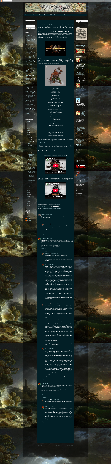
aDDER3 (78, 151)
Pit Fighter (32, 86)
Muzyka (54, 208)
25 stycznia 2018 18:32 (48, 383)
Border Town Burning (30, 43)
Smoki (29, 95)
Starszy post (70, 445)
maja (29, 147)
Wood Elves (31, 109)
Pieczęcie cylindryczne (30, 84)
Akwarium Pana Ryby (81, 127)
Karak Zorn (29, 61)
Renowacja (31, 90)
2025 (28, 123)
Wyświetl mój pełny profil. (80, 195)
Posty (28, 26)
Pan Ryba (32, 83)
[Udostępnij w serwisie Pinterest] (58, 206)
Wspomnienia (27, 110)
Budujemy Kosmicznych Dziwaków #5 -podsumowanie (81, 129)
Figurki (35, 14)
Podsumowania (28, 87)
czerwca (29, 145)
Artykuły (31, 39)
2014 (28, 196)
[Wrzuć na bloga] (55, 206)
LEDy (32, 66)
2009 (28, 205)
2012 (28, 199)
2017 (28, 190)
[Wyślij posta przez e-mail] (51, 206)
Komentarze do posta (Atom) (48, 447)
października (30, 141)
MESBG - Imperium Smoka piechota (80, 141)
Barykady (27, 41)
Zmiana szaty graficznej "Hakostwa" (30, 164)
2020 (28, 132)
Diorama (29, 48)
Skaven (33, 94)
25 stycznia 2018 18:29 (51, 264)
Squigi (34, 97)
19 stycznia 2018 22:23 (48, 214)
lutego (29, 150)
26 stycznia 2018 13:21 (55, 399)
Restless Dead (29, 91)
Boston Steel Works (80, 139)
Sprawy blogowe (29, 97)
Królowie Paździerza (29, 64)
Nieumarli (28, 78)
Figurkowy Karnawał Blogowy (30, 54)
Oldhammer (27, 80)
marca (29, 148)
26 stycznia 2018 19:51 (51, 348)
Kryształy (27, 65)
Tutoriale (27, 101)
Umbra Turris (33, 101)
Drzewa (33, 49)
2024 (28, 125)
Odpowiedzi (45, 221)
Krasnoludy (44, 208)
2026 (28, 121)
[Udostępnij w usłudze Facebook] (57, 206)
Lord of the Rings (30, 67)
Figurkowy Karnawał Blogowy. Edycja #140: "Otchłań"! (80, 46)
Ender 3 (30, 52)
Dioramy (46, 14)
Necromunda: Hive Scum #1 (80, 146)
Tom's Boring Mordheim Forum (80, 161)
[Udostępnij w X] (56, 206)
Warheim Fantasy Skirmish (80, 158)
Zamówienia (28, 113)
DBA (34, 45)
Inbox (33, 60)
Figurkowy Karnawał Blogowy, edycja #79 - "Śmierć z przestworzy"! (80, 73)
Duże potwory (28, 51)
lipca (29, 143)
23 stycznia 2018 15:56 (55, 224)
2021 (28, 130)
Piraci (26, 86)
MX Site (78, 150)
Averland (27, 40)
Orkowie (32, 82)
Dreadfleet (33, 48)
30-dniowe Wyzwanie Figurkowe (30, 36)
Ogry (33, 78)
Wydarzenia (33, 110)
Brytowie (27, 45)
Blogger (64, 455)
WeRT (42, 238)
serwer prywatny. (58, 204)
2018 (28, 136)
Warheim (27, 107)
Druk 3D (28, 49)
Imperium (28, 60)
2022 (28, 128)
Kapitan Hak (47, 224)
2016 (28, 192)
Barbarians (32, 40)
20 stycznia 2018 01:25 (48, 238)
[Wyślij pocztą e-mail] (53, 206)
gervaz (42, 214)
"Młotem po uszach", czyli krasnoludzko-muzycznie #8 (31, 172)
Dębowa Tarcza (32, 47)
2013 (28, 198)
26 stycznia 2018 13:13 (55, 303)
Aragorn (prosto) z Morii (82, 99)
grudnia (29, 137)
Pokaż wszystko (83, 153)
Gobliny (29, 56)
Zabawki (33, 112)
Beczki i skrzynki (32, 41)
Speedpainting (30, 96)
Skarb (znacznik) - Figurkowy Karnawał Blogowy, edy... (31, 156)
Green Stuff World (29, 59)
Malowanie (29, 71)
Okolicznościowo (29, 79)
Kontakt (66, 14)
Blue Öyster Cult (41, 142)
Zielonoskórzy (28, 114)
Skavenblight (29, 220)
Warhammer (58, 208)
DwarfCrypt (79, 144)
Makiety (40, 14)
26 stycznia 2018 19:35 (51, 406)
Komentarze (29, 28)
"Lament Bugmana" (58, 14)
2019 (28, 134)
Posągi (26, 88)
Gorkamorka (31, 57)
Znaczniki (27, 116)
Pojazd (33, 87)
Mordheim (29, 75)
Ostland (27, 83)
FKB (51, 14)
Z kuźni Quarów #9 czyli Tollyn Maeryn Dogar (81, 135)
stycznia (29, 152)
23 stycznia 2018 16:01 (55, 253)
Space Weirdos (33, 95)
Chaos (31, 45)
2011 (28, 201)
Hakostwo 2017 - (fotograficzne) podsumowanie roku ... (31, 177)
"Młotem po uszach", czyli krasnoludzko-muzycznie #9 (31, 168)
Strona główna (28, 14)
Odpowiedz (43, 219)
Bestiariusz (28, 43)
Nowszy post (41, 445)
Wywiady (28, 112)
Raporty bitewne (32, 88)
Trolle (33, 100)
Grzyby (34, 59)
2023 (28, 126)
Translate (79, 24)
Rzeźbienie (27, 92)
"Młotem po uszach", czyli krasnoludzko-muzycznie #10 (31, 160)
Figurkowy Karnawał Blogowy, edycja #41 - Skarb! (31, 186)
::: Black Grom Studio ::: (81, 133)
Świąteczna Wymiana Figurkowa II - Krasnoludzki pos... (31, 182)
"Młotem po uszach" (54, 24)
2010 (28, 203)
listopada (29, 139)
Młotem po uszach (49, 208)
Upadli (28, 103)
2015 (28, 194)
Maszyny (27, 72)
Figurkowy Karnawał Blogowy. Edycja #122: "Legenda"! (83, 113)
